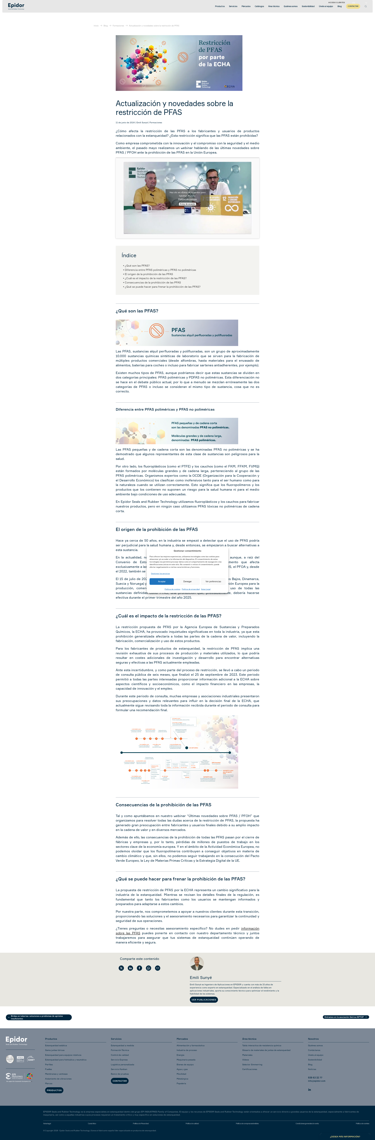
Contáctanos (314, 1050)
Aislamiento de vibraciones (58, 1078)
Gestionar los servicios (160, 573)
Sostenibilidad (315, 1059)
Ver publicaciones (204, 999)
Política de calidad (192, 1123)
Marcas (48, 1083)
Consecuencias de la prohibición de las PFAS (153, 282)
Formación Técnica (120, 1050)
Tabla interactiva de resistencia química (261, 1045)
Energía (180, 1055)
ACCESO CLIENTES (336, 2)
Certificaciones (249, 1069)
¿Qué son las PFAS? (137, 265)
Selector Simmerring (252, 1064)
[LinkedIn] (309, 1089)
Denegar (187, 581)
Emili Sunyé (142, 122)
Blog (310, 1064)
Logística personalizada (122, 1064)
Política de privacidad (191, 589)
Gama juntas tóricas (54, 1050)
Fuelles (48, 1069)
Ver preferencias (213, 581)
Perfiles (49, 1064)
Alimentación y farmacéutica (190, 1045)
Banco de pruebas (120, 1074)
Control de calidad (120, 1055)
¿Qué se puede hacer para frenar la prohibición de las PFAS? (163, 286)
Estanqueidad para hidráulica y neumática (65, 1059)
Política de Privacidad (141, 1123)
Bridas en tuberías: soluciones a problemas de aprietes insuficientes (37, 1017)
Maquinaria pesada (186, 1059)
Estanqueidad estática (56, 1045)
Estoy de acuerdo (187, 204)
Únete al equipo (315, 1055)
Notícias (312, 1069)
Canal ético (92, 1123)
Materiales (247, 1055)
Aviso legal (47, 1123)
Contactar (120, 1081)
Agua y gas (182, 1069)
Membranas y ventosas (56, 1074)
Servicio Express (119, 1059)
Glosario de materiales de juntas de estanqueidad (266, 1050)
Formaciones (156, 122)
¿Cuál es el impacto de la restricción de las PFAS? (156, 278)
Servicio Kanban (119, 1069)
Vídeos (245, 1059)
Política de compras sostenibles (247, 1123)
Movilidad (181, 1074)
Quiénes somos (315, 1045)
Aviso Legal (205, 589)
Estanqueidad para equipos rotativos (63, 1055)
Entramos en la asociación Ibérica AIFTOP (344, 1017)
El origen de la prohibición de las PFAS (149, 274)
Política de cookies (172, 589)
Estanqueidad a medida (122, 1045)
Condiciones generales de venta (307, 1123)
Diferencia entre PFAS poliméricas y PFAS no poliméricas (160, 269)
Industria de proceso (187, 1050)
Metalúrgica (182, 1078)
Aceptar (162, 581)
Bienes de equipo (185, 1064)
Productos (54, 1090)
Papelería (181, 1083)
